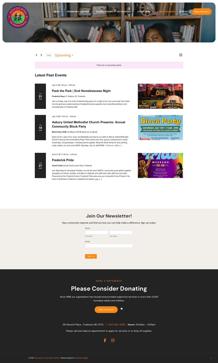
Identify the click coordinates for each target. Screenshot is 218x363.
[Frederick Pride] (160, 165)
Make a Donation (106, 310)
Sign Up (91, 256)
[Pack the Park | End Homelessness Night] (160, 96)
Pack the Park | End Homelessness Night (81, 91)
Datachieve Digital (81, 358)
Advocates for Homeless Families (46, 358)
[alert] (109, 65)
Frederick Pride (63, 160)
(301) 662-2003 (116, 325)
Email (87, 242)
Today (49, 55)
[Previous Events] (36, 55)
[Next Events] (41, 55)
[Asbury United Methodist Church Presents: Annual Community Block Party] (160, 127)
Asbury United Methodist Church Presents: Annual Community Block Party (88, 124)
